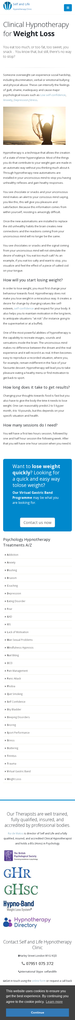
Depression (21, 100)
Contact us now (37, 522)
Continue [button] (37, 1012)
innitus (11, 755)
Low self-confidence (53, 95)
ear (9, 608)
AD (9, 616)
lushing (12, 570)
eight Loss (14, 779)
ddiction (12, 554)
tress (11, 740)
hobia (11, 686)
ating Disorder (16, 601)
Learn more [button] (54, 1001)
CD (9, 663)
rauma (11, 763)
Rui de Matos (15, 833)
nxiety (11, 562)
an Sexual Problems (20, 639)
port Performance (18, 732)
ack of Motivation (18, 632)
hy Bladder (14, 709)
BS (9, 624)
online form (39, 980)
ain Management (17, 670)
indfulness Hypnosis (20, 647)
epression (14, 593)
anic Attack (14, 678)
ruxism (12, 578)
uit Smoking (14, 694)
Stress (33, 100)
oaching (12, 585)
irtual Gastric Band (19, 771)
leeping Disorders (18, 717)
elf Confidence (16, 701)
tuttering (12, 748)
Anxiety (7, 100)
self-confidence (24, 308)
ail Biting (13, 655)
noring (11, 724)
